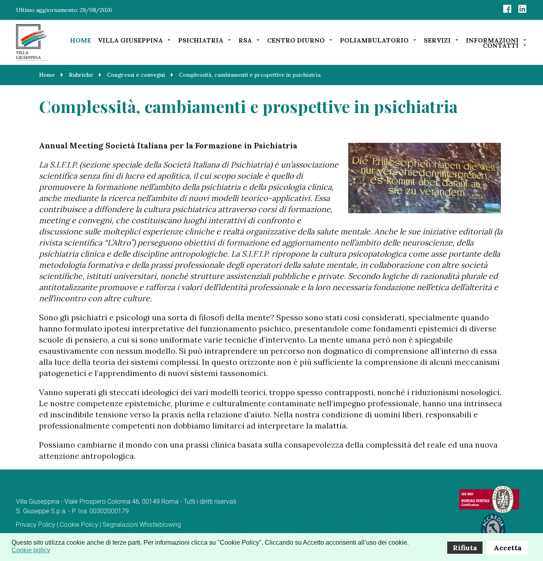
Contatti (501, 45)
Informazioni (492, 40)
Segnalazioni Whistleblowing (142, 524)
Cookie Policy (79, 524)
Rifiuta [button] (465, 547)
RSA (245, 40)
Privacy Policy (35, 524)
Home (80, 40)
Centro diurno (296, 40)
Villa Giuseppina (130, 40)
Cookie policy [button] (31, 550)
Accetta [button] (508, 547)
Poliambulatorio (374, 40)
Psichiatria (200, 40)
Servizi (437, 40)
